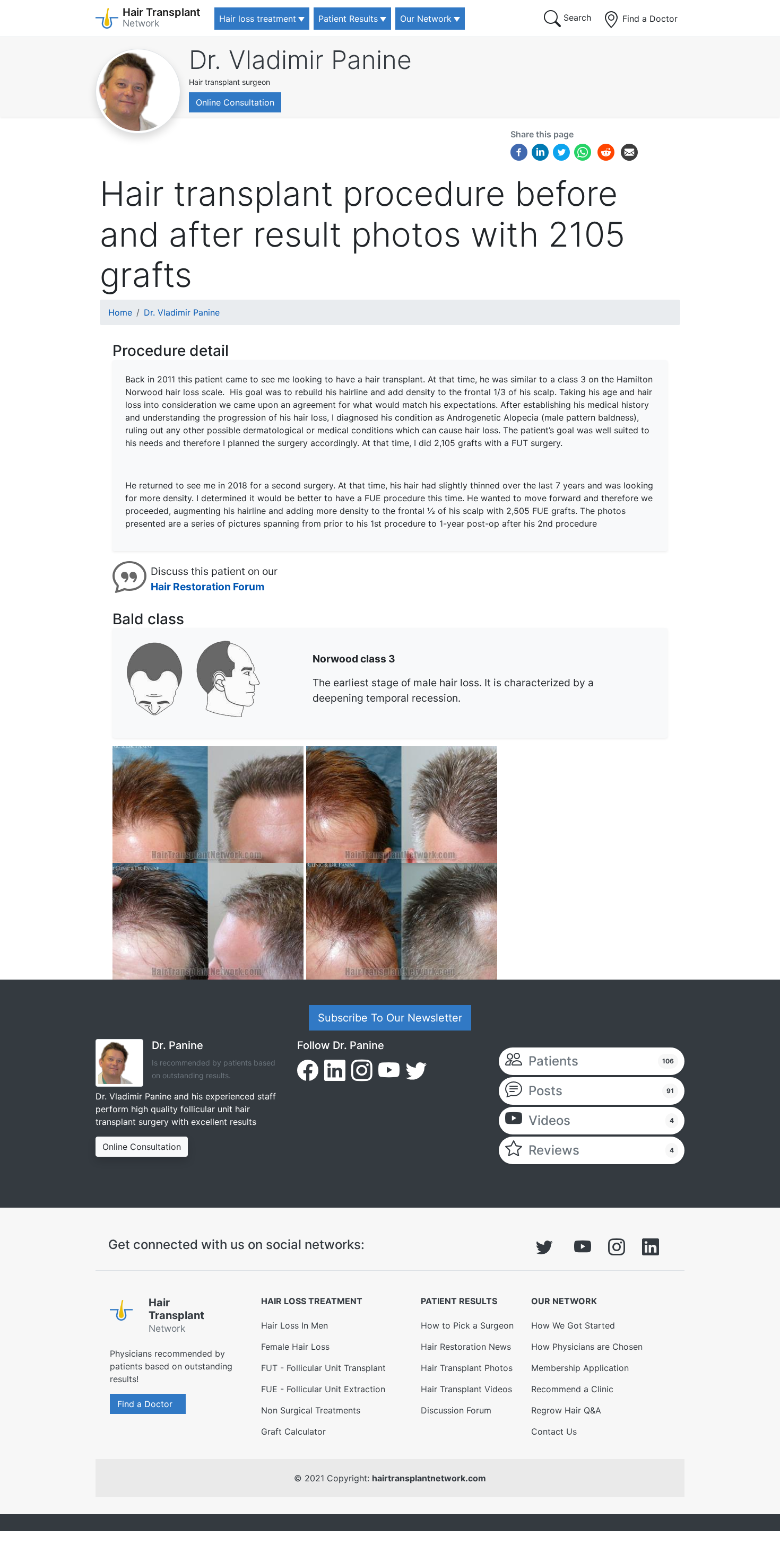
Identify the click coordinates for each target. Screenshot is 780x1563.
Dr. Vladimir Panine (300, 59)
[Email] (629, 151)
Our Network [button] (426, 18)
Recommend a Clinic (572, 1389)
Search (576, 17)
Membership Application (580, 1368)
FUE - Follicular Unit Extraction (323, 1389)
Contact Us (554, 1431)
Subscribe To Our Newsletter (390, 1017)
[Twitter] (561, 151)
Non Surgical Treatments (310, 1410)
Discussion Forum (456, 1410)
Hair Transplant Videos (466, 1389)
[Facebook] (518, 151)
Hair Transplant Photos (467, 1368)
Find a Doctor (649, 18)
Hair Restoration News (466, 1346)
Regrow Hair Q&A (566, 1410)
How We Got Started (573, 1325)
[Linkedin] (540, 151)
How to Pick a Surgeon (467, 1325)
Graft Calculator (293, 1431)
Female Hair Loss (295, 1346)
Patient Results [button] (348, 18)
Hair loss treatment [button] (257, 18)
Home (120, 312)
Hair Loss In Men (294, 1325)
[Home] (125, 1317)
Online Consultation (235, 102)
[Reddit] (606, 153)
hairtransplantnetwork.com (429, 1478)
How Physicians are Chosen (587, 1346)
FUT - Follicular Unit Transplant (323, 1368)
